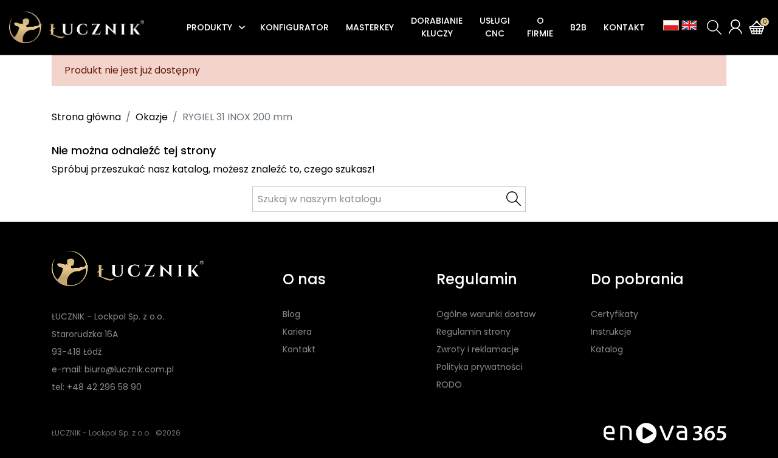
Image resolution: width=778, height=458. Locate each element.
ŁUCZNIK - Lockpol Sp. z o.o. (101, 433)
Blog (291, 314)
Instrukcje (611, 332)
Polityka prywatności (479, 367)
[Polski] (671, 25)
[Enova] (665, 433)
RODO (449, 384)
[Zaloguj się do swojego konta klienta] (735, 26)
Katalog (607, 349)
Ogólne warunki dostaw (485, 314)
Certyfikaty (614, 314)
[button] (714, 27)
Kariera (297, 332)
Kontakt (299, 349)
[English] (689, 25)
